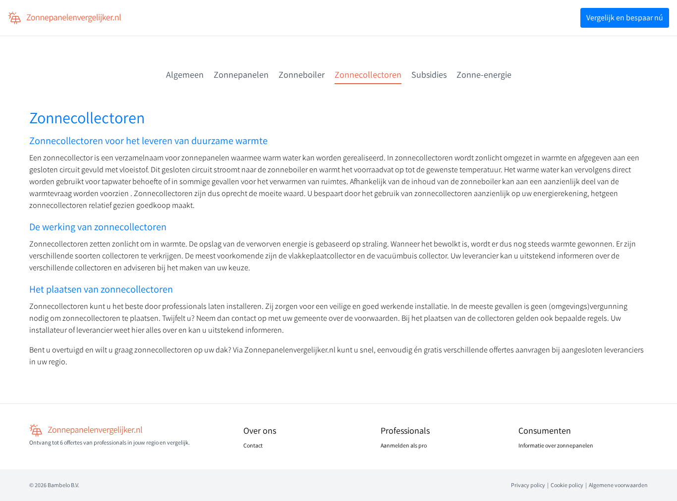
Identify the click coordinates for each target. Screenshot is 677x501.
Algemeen (185, 74)
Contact (253, 445)
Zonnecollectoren (368, 74)
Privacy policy (528, 485)
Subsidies (429, 74)
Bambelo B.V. (63, 485)
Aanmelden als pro (404, 445)
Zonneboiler (302, 74)
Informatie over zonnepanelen (555, 445)
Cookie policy (567, 485)
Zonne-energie (483, 74)
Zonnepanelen (241, 74)
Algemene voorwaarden (618, 485)
